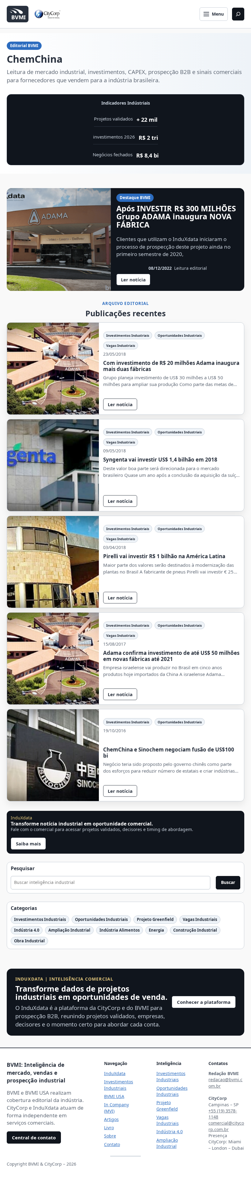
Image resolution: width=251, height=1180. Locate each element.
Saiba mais (28, 843)
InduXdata (115, 1073)
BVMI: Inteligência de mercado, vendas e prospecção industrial (36, 1072)
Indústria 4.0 (26, 930)
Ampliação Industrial (69, 930)
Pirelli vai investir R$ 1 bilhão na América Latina (164, 556)
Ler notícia (135, 280)
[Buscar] (238, 14)
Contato (112, 1144)
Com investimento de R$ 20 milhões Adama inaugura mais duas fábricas (171, 366)
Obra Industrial (29, 941)
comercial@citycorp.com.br (226, 1126)
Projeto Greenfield (155, 919)
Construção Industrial (195, 930)
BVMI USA (114, 1096)
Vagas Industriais (120, 345)
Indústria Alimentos (119, 930)
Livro (109, 1127)
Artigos (111, 1119)
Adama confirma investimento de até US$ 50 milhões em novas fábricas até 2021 (171, 656)
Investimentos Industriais (127, 335)
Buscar (228, 882)
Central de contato (34, 1137)
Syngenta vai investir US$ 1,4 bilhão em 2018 (160, 460)
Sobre (110, 1136)
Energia (156, 930)
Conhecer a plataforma (203, 1002)
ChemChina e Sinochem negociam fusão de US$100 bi (168, 753)
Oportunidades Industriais (180, 335)
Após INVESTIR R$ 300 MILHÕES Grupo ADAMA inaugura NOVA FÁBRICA (176, 216)
